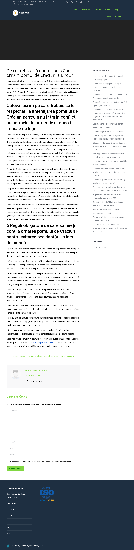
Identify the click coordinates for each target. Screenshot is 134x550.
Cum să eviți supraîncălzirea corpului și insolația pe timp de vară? (109, 181)
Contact (10, 515)
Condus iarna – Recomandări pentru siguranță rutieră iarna (108, 125)
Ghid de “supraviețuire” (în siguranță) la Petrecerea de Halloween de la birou (109, 137)
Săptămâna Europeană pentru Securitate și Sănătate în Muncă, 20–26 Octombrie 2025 (110, 146)
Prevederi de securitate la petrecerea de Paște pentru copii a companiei (110, 96)
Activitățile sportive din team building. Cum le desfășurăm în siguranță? (108, 155)
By (35, 356)
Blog (8, 527)
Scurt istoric (11, 509)
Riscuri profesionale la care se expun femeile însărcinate (108, 219)
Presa (9, 533)
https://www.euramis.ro (34, 375)
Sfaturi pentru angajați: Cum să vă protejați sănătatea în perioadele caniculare (107, 87)
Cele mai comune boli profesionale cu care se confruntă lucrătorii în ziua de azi (110, 189)
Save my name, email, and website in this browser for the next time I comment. (40, 461)
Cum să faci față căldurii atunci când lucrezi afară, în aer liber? (108, 204)
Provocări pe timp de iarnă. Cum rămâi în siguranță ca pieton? (110, 104)
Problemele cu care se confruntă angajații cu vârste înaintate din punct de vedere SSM (110, 228)
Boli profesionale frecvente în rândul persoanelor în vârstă (108, 211)
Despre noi (11, 503)
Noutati (10, 521)
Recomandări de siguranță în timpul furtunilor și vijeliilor (108, 78)
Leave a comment (67, 356)
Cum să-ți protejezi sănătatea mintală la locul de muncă (110, 163)
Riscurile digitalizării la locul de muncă (108, 131)
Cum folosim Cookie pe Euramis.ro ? (16, 496)
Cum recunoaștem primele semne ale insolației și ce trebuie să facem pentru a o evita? (110, 172)
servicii (23, 356)
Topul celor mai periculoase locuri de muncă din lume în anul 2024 (108, 196)
